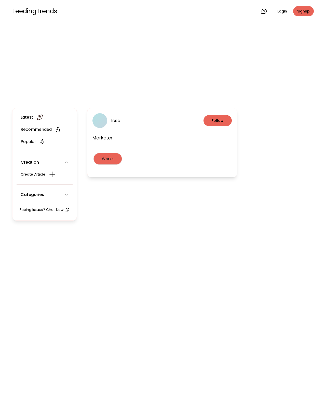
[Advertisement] (163, 64)
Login (282, 11)
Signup (303, 11)
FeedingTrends (34, 11)
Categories (32, 194)
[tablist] (162, 159)
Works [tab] (108, 158)
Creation (30, 162)
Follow (218, 120)
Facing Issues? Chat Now (41, 209)
